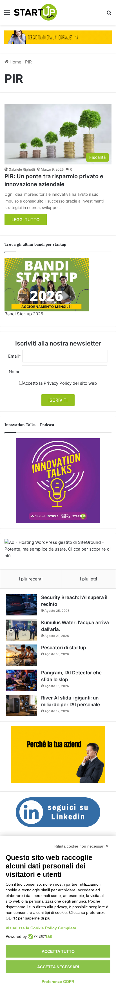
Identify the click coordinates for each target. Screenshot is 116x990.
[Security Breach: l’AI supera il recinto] (21, 604)
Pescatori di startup (63, 647)
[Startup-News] (35, 12)
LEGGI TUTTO (26, 219)
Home (14, 62)
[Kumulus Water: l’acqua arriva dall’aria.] (21, 630)
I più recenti (31, 579)
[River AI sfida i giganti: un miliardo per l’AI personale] (21, 705)
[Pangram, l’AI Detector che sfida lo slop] (21, 680)
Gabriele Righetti (22, 169)
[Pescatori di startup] (21, 655)
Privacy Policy (58, 383)
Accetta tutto (58, 951)
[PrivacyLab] (39, 936)
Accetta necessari (58, 967)
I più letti (88, 579)
